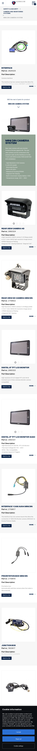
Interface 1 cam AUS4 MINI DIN (16, 506)
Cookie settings (18, 746)
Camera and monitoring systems (13, 12)
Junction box (8, 645)
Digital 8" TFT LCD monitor (15, 368)
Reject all (18, 739)
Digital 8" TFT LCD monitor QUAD (18, 437)
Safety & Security (10, 9)
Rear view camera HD (12, 229)
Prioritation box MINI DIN (14, 576)
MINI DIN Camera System (17, 141)
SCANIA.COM (20, 1)
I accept (18, 732)
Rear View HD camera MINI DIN (17, 298)
